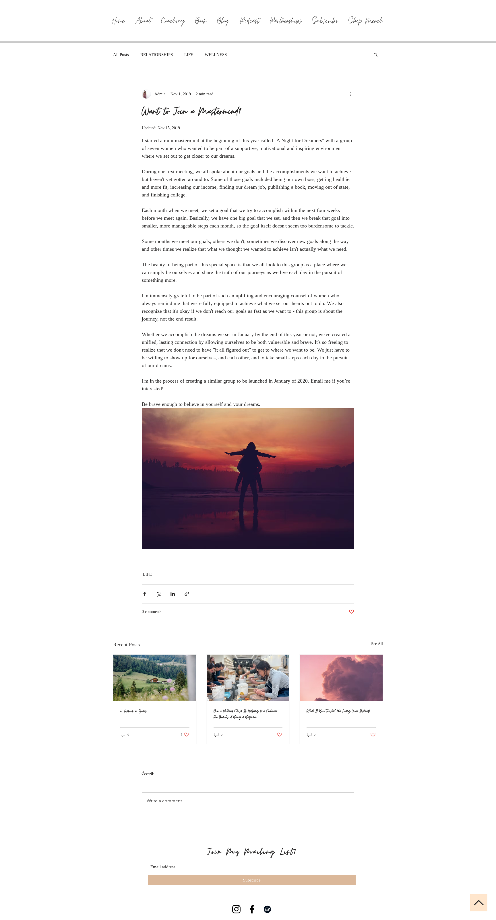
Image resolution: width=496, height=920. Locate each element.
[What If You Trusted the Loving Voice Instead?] (341, 678)
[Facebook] (251, 909)
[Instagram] (236, 909)
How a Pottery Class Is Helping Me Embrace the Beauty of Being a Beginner (245, 714)
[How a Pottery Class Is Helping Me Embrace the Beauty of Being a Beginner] (248, 678)
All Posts (121, 54)
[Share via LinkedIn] (172, 594)
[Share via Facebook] (144, 594)
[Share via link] (186, 594)
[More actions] (350, 93)
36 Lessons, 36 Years (133, 711)
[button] (375, 54)
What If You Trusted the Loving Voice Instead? (338, 711)
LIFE (188, 54)
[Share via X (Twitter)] (158, 594)
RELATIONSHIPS (156, 54)
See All (377, 644)
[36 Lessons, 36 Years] (154, 678)
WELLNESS (216, 54)
